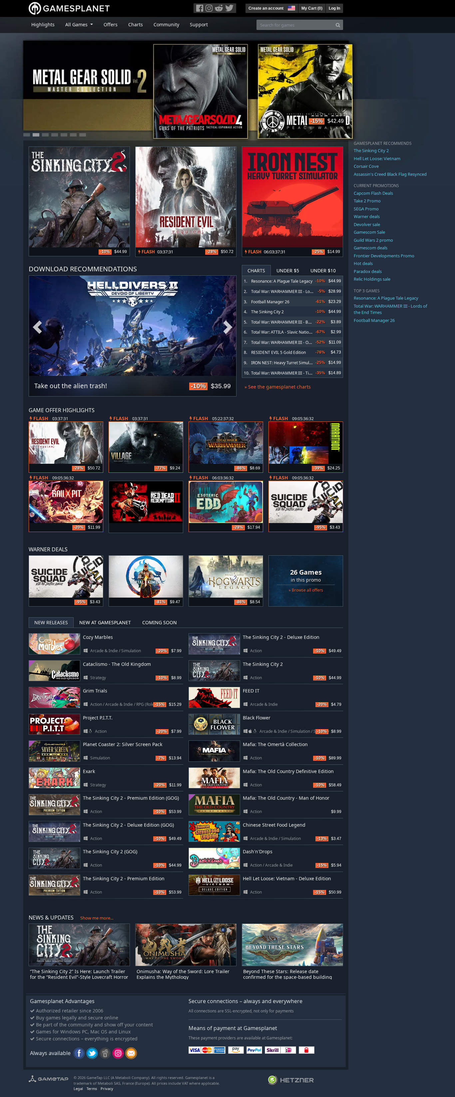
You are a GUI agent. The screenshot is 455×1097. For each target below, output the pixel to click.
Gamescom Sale (369, 232)
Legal (78, 1088)
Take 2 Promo (367, 201)
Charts (135, 24)
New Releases (51, 622)
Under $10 (323, 270)
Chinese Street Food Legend (274, 825)
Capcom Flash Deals (373, 193)
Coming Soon (159, 622)
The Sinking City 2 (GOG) (110, 851)
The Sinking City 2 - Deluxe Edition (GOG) (128, 825)
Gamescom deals (370, 248)
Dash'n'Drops (257, 851)
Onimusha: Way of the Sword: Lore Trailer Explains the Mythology (183, 974)
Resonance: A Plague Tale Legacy (281, 281)
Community (166, 24)
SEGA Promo (366, 209)
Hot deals (363, 263)
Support (199, 24)
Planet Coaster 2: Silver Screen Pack (122, 744)
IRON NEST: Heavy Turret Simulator (284, 362)
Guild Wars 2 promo (373, 240)
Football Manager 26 (270, 301)
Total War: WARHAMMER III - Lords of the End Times (299, 291)
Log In (334, 8)
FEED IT (251, 690)
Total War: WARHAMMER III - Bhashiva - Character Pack (302, 322)
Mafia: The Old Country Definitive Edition (288, 771)
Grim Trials (95, 690)
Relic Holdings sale (372, 279)
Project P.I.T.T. (98, 717)
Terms (92, 1088)
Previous (37, 327)
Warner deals (367, 216)
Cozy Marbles (98, 637)
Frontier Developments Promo (384, 256)
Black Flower (256, 717)
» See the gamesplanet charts (277, 387)
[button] (290, 7)
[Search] (338, 25)
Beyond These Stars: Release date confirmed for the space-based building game (287, 977)
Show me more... (96, 918)
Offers (111, 24)
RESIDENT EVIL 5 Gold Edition (278, 352)
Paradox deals (368, 271)
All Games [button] (77, 24)
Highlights (43, 24)
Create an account (265, 8)
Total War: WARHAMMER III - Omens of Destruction (298, 342)
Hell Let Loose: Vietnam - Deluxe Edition (287, 878)
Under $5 (287, 270)
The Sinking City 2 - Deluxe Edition (281, 637)
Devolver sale (367, 224)
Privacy (107, 1088)
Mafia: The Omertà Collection (275, 744)
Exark (89, 771)
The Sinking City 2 (267, 311)
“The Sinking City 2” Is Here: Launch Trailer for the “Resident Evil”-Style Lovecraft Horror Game (79, 977)
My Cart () (311, 8)
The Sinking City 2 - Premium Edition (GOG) (131, 798)
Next (227, 327)
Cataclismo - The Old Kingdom (117, 664)
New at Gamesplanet (105, 622)
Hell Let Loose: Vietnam (377, 158)
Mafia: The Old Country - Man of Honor (286, 798)
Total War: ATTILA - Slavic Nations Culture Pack (294, 332)
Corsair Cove (366, 166)
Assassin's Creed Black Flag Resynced (390, 174)
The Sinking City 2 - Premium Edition (124, 878)
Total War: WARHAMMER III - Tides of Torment (294, 373)
